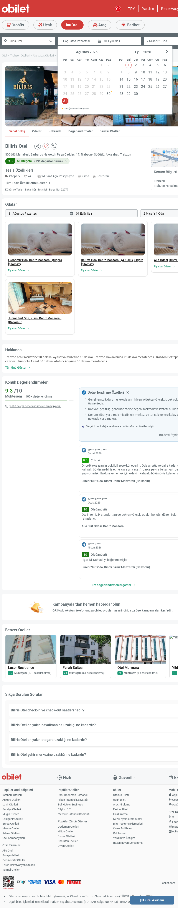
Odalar (36, 131)
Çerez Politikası (122, 828)
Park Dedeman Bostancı (72, 795)
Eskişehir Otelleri (12, 818)
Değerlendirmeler (80, 131)
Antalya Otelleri (11, 809)
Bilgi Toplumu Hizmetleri (128, 823)
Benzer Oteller (110, 131)
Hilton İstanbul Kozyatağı (73, 799)
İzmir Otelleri (10, 804)
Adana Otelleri (11, 833)
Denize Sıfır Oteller (13, 860)
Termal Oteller (11, 869)
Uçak (47, 25)
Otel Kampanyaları (13, 838)
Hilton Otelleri (66, 831)
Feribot (133, 25)
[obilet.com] (26, 12)
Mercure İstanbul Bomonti (73, 814)
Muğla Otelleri (10, 814)
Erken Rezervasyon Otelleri (18, 865)
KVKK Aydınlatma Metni (127, 818)
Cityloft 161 (65, 809)
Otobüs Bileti (121, 795)
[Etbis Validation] (8, 883)
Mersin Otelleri (11, 828)
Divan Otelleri (66, 845)
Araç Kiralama (121, 804)
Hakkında (54, 131)
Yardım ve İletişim (124, 838)
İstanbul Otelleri (12, 795)
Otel (75, 25)
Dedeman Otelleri (68, 826)
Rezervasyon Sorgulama (128, 842)
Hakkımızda (120, 814)
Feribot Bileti (120, 809)
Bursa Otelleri (10, 823)
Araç (101, 25)
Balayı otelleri (10, 855)
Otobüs (17, 25)
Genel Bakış (17, 131)
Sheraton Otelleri (68, 841)
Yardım (148, 8)
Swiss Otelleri (66, 836)
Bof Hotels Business (70, 804)
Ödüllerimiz (120, 833)
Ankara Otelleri (11, 799)
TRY (131, 9)
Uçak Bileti (119, 799)
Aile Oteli (7, 850)
